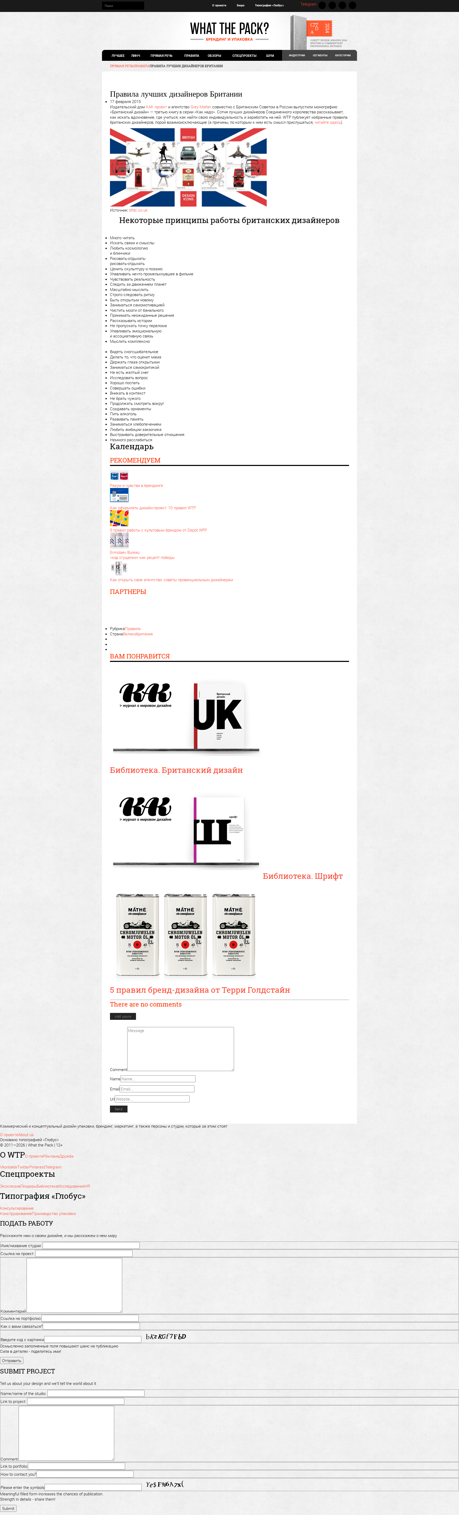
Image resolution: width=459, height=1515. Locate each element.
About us (26, 1134)
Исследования (71, 1186)
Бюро (240, 5)
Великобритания (138, 633)
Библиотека (47, 1186)
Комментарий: (14, 1311)
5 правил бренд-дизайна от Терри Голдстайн (200, 990)
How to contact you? (18, 1474)
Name (115, 1078)
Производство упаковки (54, 1213)
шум (270, 55)
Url (112, 1099)
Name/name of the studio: (23, 1393)
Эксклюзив (10, 1186)
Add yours (123, 1016)
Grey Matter (200, 106)
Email (115, 1089)
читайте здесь (327, 122)
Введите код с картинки (22, 1339)
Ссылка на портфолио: (21, 1318)
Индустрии (297, 55)
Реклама (51, 1156)
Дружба (66, 1156)
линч (135, 55)
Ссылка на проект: (17, 1253)
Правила (191, 55)
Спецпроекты (244, 55)
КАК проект (156, 106)
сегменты (320, 55)
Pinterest (342, 5)
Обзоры (214, 55)
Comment (118, 1069)
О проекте (219, 5)
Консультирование (17, 1208)
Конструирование (16, 1213)
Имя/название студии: (21, 1245)
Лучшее (118, 55)
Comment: (10, 1459)
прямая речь (161, 55)
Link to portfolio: (14, 1466)
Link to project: (13, 1401)
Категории (343, 55)
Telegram (308, 4)
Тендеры (29, 1186)
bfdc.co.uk (138, 210)
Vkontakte (322, 5)
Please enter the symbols (23, 1487)
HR (87, 1186)
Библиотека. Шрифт (303, 876)
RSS (352, 5)
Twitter (332, 5)
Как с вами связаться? (22, 1326)
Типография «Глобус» (269, 5)
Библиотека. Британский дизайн (176, 770)
